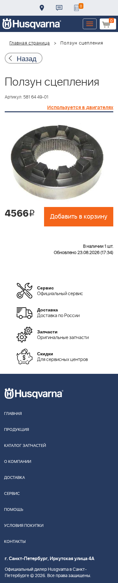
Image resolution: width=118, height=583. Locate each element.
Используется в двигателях (80, 107)
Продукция (16, 430)
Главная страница (29, 43)
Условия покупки (23, 526)
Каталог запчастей (25, 446)
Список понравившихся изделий (76, 8)
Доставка (42, 8)
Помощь (13, 510)
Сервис (12, 494)
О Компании (17, 462)
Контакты (59, 8)
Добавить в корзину (78, 216)
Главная (13, 414)
